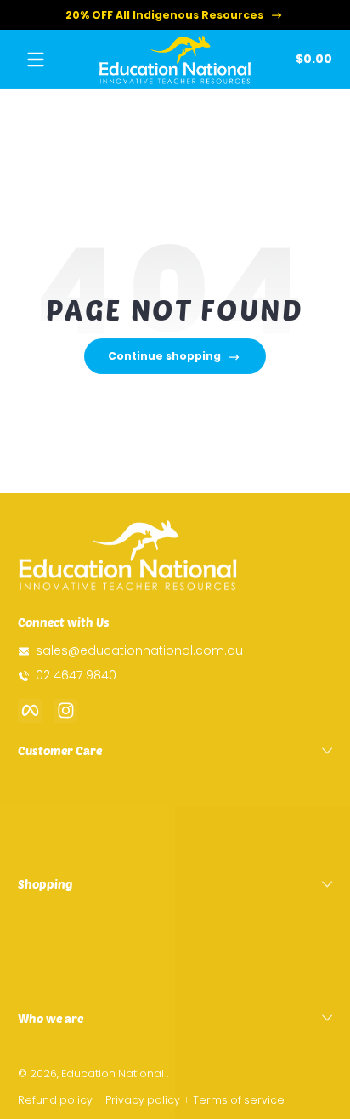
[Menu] (36, 59)
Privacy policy (142, 1100)
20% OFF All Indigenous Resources (164, 15)
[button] (311, 59)
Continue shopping (164, 356)
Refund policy (55, 1100)
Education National (112, 1073)
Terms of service (239, 1100)
